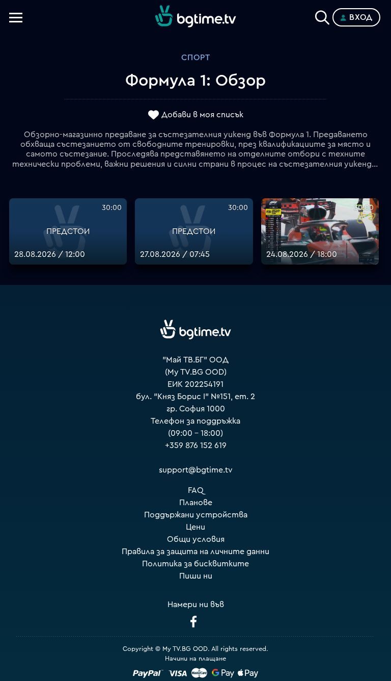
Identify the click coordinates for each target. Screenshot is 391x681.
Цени (195, 527)
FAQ (196, 490)
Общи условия (196, 539)
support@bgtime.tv (196, 470)
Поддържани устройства (195, 515)
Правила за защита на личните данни (195, 551)
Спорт (195, 58)
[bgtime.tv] (195, 330)
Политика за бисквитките (195, 564)
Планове (195, 503)
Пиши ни (195, 576)
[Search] (322, 15)
